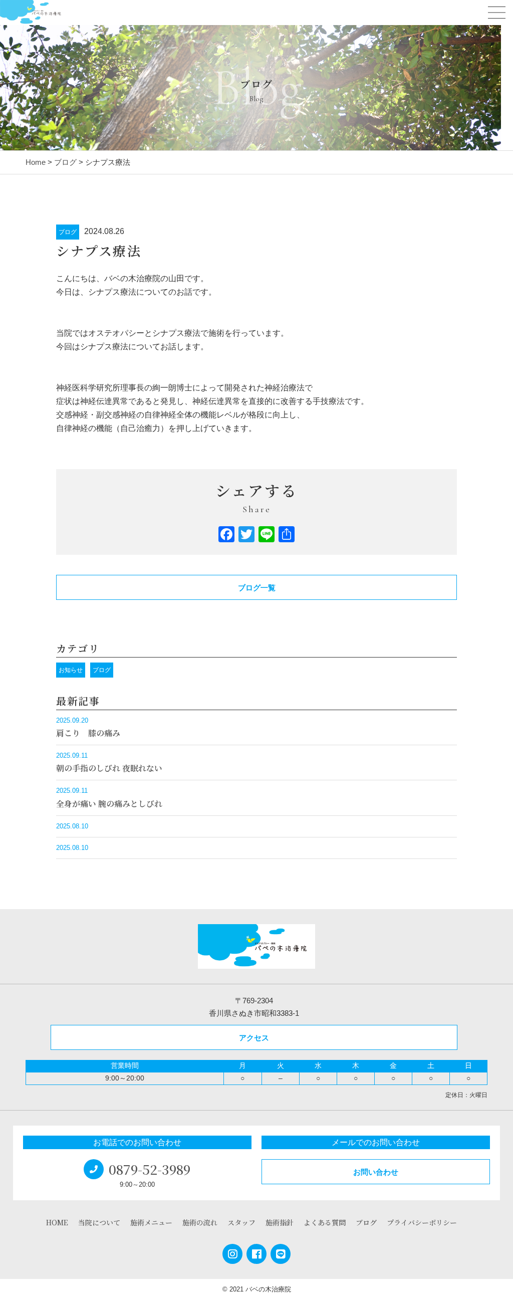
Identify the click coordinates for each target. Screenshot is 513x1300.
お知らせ (71, 670)
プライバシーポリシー (422, 1222)
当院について (99, 1222)
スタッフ (241, 1222)
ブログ (68, 232)
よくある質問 (325, 1222)
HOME (57, 1222)
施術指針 (280, 1222)
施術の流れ (199, 1222)
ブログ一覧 (257, 587)
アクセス (254, 1037)
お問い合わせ (375, 1172)
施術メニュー (151, 1222)
